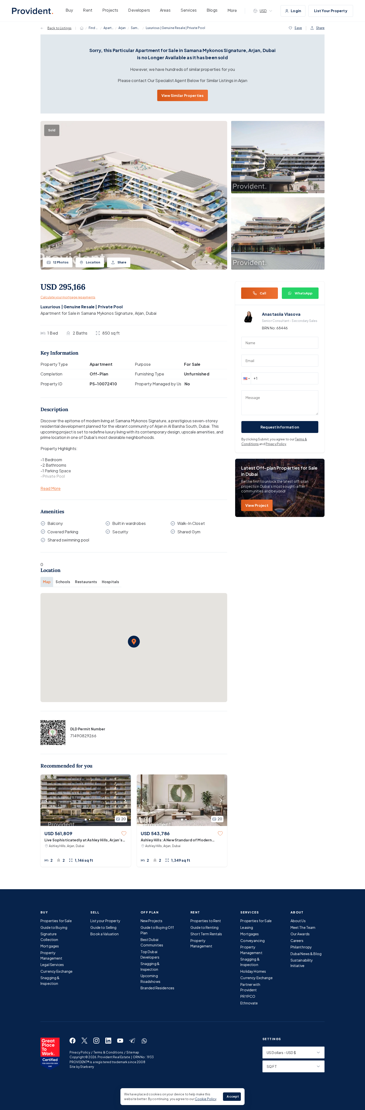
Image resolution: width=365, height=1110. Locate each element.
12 (61, 262)
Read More (50, 488)
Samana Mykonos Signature (136, 28)
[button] (134, 642)
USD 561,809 (58, 833)
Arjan (122, 28)
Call (263, 293)
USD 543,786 (155, 833)
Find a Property (94, 28)
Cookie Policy (206, 1099)
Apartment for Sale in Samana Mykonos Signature (86, 313)
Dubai (151, 313)
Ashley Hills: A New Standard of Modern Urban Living (176, 840)
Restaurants (86, 581)
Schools (63, 581)
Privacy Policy (276, 444)
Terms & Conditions (108, 1052)
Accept (233, 1096)
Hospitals (110, 581)
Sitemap (132, 1052)
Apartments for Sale (108, 28)
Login (296, 10)
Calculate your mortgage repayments (67, 297)
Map (47, 581)
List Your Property (330, 10)
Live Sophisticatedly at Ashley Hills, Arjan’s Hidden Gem (83, 840)
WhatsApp (303, 293)
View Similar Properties (182, 95)
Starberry (87, 1067)
